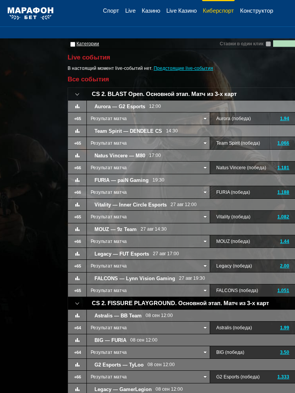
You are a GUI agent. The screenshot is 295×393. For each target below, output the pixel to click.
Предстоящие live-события (183, 68)
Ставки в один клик (242, 43)
